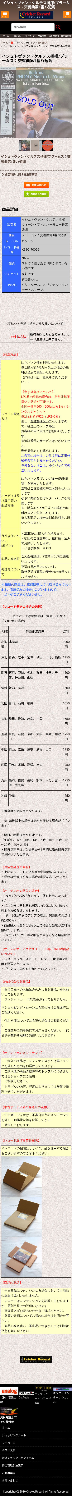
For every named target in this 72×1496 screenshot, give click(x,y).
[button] (5, 14)
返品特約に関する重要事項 (21, 174)
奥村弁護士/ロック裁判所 (8, 1419)
